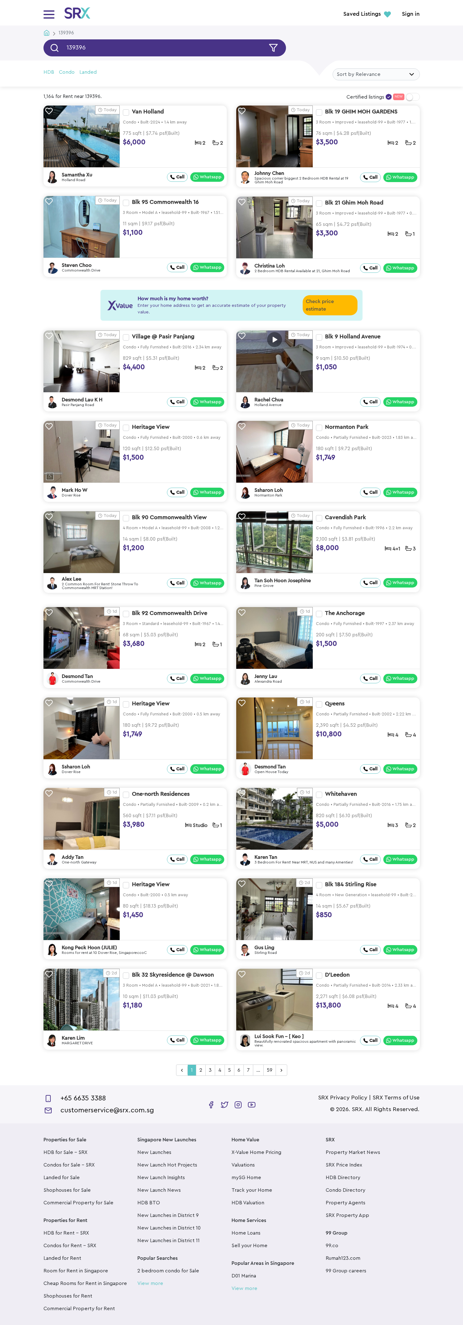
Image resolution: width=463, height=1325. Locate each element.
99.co (332, 1245)
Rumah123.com (343, 1258)
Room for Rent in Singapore (75, 1270)
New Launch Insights (161, 1177)
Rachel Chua (268, 399)
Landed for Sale (61, 1177)
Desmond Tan (77, 676)
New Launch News (159, 1190)
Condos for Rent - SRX (69, 1245)
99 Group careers (346, 1270)
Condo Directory (345, 1190)
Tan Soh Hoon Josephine (282, 580)
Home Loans (246, 1233)
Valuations (243, 1164)
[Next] (281, 1070)
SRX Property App (347, 1215)
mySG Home (246, 1177)
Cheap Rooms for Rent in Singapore (85, 1283)
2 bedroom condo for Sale (168, 1270)
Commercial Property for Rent (79, 1308)
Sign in (411, 14)
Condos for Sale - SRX (69, 1164)
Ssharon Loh (268, 490)
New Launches (154, 1152)
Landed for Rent (62, 1258)
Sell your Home (249, 1245)
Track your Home (252, 1190)
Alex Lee (71, 579)
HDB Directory (343, 1177)
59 (269, 1070)
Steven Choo (77, 265)
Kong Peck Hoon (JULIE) (89, 947)
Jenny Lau (265, 676)
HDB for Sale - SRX (65, 1152)
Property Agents (345, 1202)
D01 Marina (244, 1275)
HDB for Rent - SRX (66, 1233)
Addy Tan (72, 857)
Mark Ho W (75, 490)
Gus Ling (264, 947)
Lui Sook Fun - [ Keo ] (279, 1036)
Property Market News (353, 1152)
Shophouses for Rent (67, 1296)
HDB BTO (148, 1202)
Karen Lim (73, 1038)
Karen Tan (265, 857)
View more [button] (150, 1283)
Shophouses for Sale (67, 1190)
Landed (88, 72)
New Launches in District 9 (168, 1215)
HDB (48, 72)
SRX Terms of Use (396, 1097)
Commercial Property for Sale (78, 1202)
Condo (67, 72)
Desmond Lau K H (82, 399)
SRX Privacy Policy (342, 1097)
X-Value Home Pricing (256, 1152)
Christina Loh (269, 265)
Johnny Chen (269, 173)
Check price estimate (320, 305)
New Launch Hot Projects (167, 1164)
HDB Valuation (248, 1202)
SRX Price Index (344, 1164)
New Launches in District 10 (169, 1227)
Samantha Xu (77, 174)
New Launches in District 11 (168, 1240)
